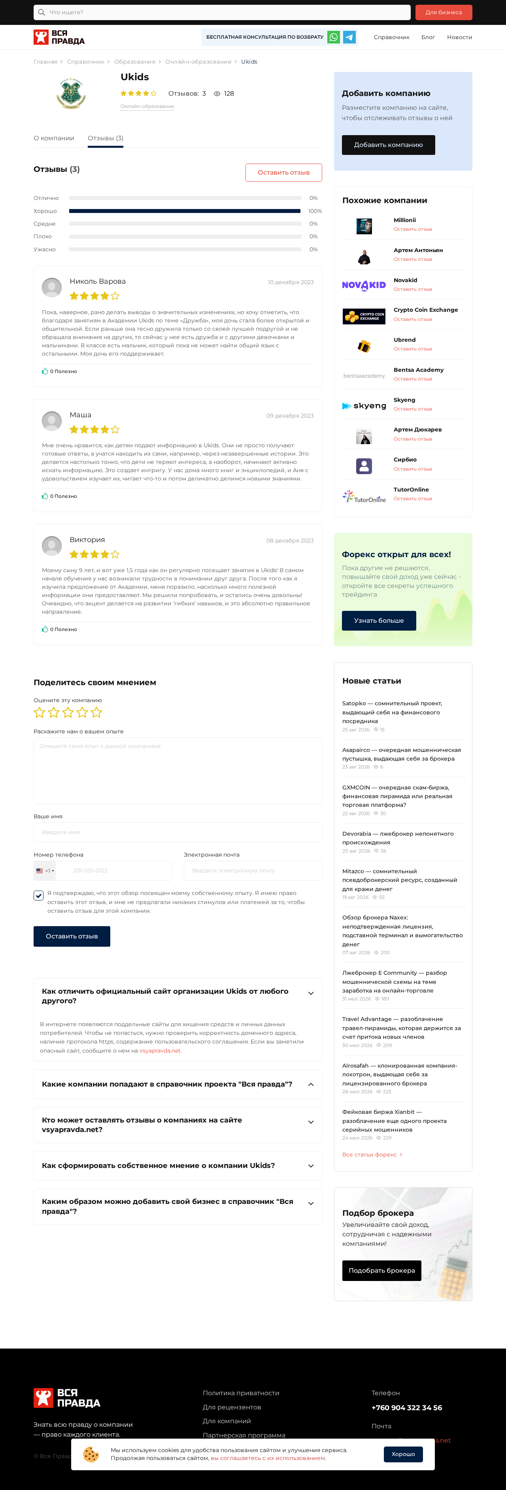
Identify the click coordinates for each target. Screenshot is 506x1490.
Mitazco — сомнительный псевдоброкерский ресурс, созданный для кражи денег (399, 880)
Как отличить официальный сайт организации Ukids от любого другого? (165, 996)
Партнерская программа (244, 1435)
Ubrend (405, 339)
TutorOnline (411, 489)
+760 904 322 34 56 (407, 1407)
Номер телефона (58, 854)
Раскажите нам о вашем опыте (79, 731)
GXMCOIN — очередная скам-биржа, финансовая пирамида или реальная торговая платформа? (397, 796)
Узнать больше (379, 620)
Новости (459, 37)
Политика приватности (241, 1393)
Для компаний (227, 1421)
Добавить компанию (388, 145)
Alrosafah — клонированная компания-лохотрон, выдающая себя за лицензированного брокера (399, 1074)
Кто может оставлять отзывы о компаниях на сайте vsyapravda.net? (142, 1125)
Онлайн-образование (147, 106)
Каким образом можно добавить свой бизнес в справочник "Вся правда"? (167, 1206)
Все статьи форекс (369, 1154)
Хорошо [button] (403, 1454)
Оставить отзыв (284, 172)
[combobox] (45, 870)
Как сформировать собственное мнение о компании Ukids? (158, 1165)
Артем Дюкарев (418, 429)
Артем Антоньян (418, 250)
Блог (428, 37)
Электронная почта (212, 854)
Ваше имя (48, 816)
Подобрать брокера (382, 1270)
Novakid (405, 280)
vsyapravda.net (160, 1050)
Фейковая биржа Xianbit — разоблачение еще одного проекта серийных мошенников (394, 1120)
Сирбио (405, 459)
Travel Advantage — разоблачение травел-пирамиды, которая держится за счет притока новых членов (401, 1027)
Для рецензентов (232, 1407)
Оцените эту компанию (68, 700)
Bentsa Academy (419, 369)
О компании (54, 138)
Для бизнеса (444, 12)
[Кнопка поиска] (41, 12)
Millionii (405, 220)
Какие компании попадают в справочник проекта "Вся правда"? (167, 1084)
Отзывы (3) (105, 138)
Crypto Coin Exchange (426, 309)
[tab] (60, 139)
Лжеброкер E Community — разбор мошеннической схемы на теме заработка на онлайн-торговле (394, 981)
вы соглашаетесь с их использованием (268, 1458)
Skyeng (404, 399)
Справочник (392, 37)
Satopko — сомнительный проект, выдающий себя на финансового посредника (392, 712)
